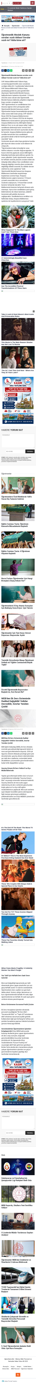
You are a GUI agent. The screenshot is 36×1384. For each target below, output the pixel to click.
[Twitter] (5, 70)
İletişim (19, 1366)
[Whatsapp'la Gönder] (11, 70)
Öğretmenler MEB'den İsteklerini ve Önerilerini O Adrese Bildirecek (19, 9)
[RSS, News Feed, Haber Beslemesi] (18, 1375)
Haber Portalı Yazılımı (11, 1381)
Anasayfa (7, 26)
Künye (13, 1366)
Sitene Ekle (5, 1369)
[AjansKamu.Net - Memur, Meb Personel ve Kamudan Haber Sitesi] (11, 3)
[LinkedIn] (8, 70)
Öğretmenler (16, 26)
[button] (26, 70)
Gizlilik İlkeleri (27, 1366)
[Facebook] (2, 70)
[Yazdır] (23, 70)
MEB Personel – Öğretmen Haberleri (22, 1369)
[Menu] (32, 3)
